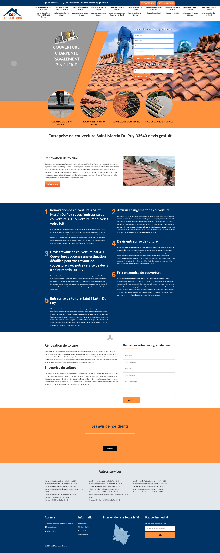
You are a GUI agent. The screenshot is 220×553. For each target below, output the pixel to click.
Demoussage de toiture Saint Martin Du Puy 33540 (61, 484)
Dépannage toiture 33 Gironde (117, 8)
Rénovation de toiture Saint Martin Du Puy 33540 (60, 486)
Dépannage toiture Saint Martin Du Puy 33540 (148, 492)
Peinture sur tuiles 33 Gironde (209, 8)
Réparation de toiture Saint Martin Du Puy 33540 (148, 489)
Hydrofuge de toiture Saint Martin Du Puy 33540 (104, 500)
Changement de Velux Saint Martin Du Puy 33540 (60, 495)
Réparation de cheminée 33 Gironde (154, 8)
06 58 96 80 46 (72, 3)
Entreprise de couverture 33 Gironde (43, 8)
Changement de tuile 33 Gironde (172, 8)
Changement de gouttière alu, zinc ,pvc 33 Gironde (117, 14)
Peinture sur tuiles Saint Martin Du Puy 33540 (103, 492)
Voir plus (110, 449)
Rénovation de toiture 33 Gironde (99, 14)
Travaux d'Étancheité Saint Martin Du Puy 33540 (148, 486)
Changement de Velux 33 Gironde (135, 14)
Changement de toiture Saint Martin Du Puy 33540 (61, 481)
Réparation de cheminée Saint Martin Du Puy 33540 (105, 484)
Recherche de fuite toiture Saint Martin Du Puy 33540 (150, 484)
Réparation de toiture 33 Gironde (98, 8)
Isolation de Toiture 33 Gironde (135, 8)
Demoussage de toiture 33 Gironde (209, 14)
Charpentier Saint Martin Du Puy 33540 (57, 497)
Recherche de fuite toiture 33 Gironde (62, 8)
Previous (14, 63)
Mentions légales (83, 527)
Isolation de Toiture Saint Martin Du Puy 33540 (104, 481)
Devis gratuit (82, 523)
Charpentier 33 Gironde (153, 13)
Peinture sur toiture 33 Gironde (190, 8)
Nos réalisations (166, 3)
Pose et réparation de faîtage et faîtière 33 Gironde (43, 15)
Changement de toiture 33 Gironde (190, 14)
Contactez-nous (148, 3)
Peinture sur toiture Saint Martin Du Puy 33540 (104, 489)
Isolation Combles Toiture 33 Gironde (80, 14)
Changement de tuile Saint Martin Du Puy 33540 (104, 486)
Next (206, 63)
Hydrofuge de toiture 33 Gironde (61, 14)
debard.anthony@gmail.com (94, 3)
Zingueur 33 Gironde (172, 13)
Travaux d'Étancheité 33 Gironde (80, 8)
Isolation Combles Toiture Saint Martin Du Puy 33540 (149, 481)
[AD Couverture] (19, 13)
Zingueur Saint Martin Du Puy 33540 (56, 500)
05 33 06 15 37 (54, 3)
